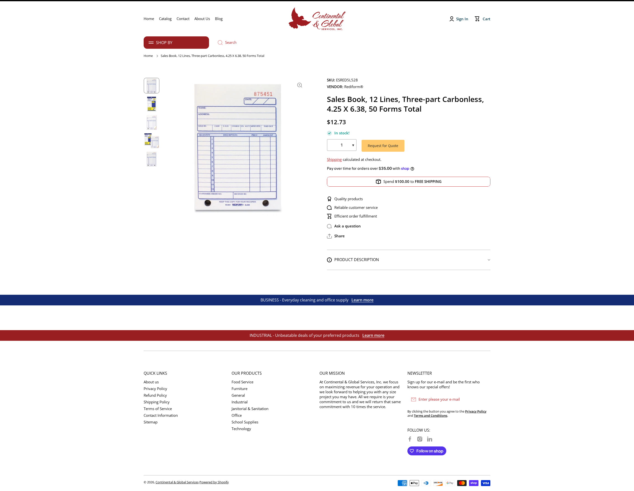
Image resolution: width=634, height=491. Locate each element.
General (238, 395)
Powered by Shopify (214, 482)
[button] (336, 236)
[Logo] (317, 18)
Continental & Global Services (177, 482)
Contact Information (161, 415)
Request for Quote (383, 145)
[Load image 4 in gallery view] (151, 140)
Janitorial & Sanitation (250, 408)
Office (237, 415)
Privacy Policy (155, 388)
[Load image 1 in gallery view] (151, 86)
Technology (241, 428)
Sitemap (151, 422)
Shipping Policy (157, 402)
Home (148, 56)
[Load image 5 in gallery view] (151, 159)
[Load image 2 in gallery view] (151, 104)
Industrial (240, 402)
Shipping (334, 159)
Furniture (239, 388)
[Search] (218, 42)
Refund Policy (155, 395)
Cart (486, 19)
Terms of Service (158, 408)
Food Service (242, 382)
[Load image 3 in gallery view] (151, 122)
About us (151, 382)
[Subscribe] (484, 399)
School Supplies (245, 422)
